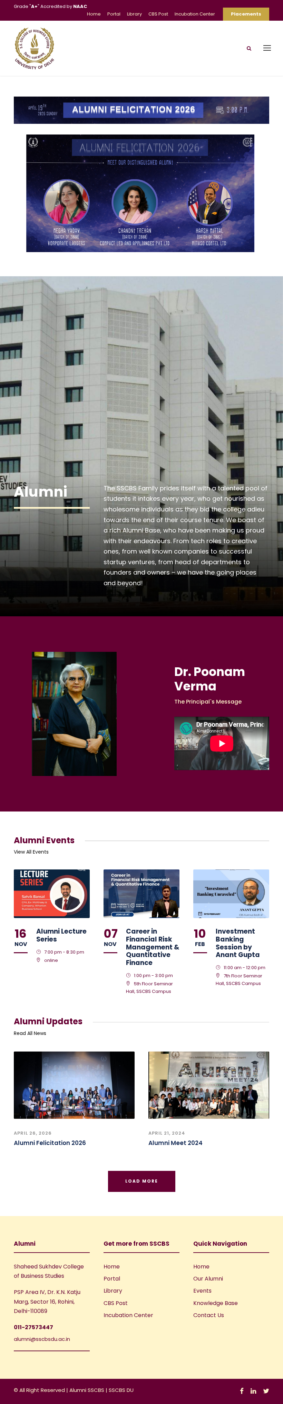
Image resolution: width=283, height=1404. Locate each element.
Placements (246, 14)
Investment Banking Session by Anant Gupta (238, 943)
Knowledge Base (215, 1303)
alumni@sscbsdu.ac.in (42, 1339)
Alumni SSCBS (87, 1390)
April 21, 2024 (166, 1133)
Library (134, 14)
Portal (113, 14)
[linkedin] (253, 1391)
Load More (141, 1181)
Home (94, 14)
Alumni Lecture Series (61, 935)
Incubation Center (195, 14)
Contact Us (208, 1315)
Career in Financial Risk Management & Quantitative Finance (152, 947)
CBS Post (158, 14)
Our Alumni (208, 1279)
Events (202, 1291)
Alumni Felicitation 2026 (50, 1143)
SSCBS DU (121, 1390)
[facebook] (242, 1391)
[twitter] (266, 1391)
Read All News (30, 1033)
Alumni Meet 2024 (175, 1143)
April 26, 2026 (33, 1133)
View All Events (31, 851)
